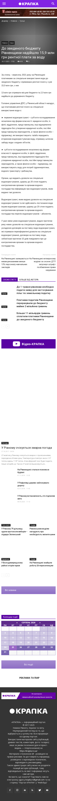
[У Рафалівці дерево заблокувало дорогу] (8, 486)
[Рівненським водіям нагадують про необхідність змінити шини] (43, 517)
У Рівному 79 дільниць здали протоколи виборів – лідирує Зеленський (14, 532)
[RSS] (32, 790)
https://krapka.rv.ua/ (28, 751)
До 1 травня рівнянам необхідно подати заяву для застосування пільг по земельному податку (35, 289)
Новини (5, 43)
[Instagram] (17, 790)
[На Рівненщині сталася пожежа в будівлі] (8, 473)
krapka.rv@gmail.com (35, 779)
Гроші (12, 43)
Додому (5, 21)
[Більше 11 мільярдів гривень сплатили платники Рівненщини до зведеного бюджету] (8, 316)
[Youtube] (47, 790)
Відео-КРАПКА (32, 344)
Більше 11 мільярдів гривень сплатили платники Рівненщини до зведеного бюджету (35, 316)
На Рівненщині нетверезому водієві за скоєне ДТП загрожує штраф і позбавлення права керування (42, 264)
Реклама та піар (29, 677)
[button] (53, 3)
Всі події (28, 664)
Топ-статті (6, 525)
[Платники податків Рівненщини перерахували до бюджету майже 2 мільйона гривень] (8, 303)
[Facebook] (10, 790)
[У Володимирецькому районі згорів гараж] (14, 551)
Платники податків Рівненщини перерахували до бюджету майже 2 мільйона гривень (35, 303)
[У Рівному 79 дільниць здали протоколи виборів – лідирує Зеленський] (14, 517)
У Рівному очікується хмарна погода (26, 447)
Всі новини (10, 590)
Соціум (32, 525)
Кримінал (5, 559)
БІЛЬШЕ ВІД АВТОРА (28, 280)
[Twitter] (39, 790)
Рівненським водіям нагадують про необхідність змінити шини (42, 532)
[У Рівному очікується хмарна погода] (28, 424)
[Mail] (25, 790)
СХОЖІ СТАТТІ (9, 280)
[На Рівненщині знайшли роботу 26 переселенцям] (43, 551)
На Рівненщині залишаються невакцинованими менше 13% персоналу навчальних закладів (14, 262)
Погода (5, 443)
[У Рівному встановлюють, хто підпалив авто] (8, 499)
